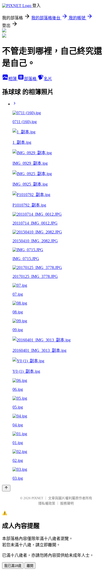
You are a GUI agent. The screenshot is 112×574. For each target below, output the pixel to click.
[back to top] (6, 488)
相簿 (13, 79)
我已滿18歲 (12, 566)
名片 (48, 79)
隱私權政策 (46, 503)
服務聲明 (67, 503)
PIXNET (37, 498)
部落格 (31, 79)
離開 (30, 566)
